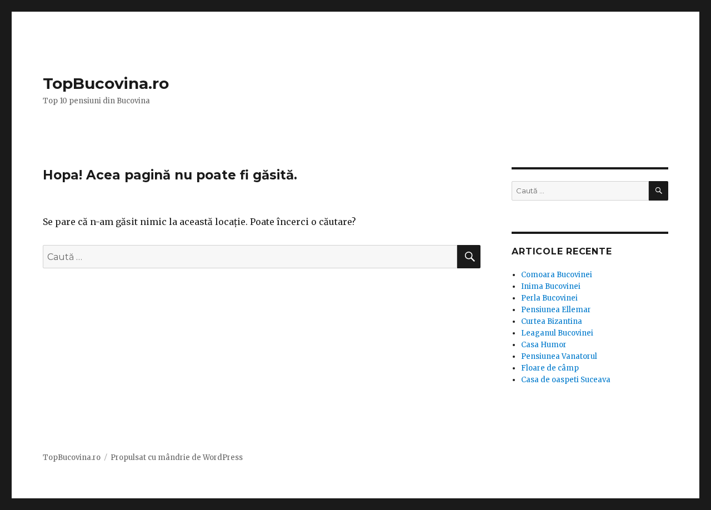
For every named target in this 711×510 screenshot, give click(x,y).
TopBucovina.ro (106, 83)
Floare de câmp (550, 368)
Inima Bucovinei (550, 286)
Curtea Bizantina (551, 321)
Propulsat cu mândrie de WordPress (177, 457)
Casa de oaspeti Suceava (565, 379)
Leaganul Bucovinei (557, 333)
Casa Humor (544, 344)
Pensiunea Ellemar (556, 309)
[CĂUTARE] (658, 191)
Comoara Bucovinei (556, 274)
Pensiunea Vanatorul (559, 356)
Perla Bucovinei (549, 298)
